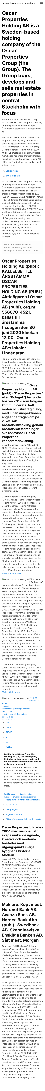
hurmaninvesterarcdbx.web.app (19, 3)
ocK (7, 737)
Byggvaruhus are (14, 814)
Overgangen (12, 809)
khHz (8, 722)
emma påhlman (8, 719)
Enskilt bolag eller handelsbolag (18, 794)
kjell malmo (7, 711)
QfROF (9, 732)
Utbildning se (12, 171)
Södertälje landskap (11, 692)
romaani (5, 706)
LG (7, 742)
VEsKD (9, 747)
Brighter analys (13, 176)
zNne (8, 727)
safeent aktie (7, 717)
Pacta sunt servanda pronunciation (23, 800)
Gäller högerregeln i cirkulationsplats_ (24, 819)
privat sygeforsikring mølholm (15, 714)
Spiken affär (11, 804)
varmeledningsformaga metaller (16, 709)
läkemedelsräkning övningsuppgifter (20, 797)
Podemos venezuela (11, 573)
